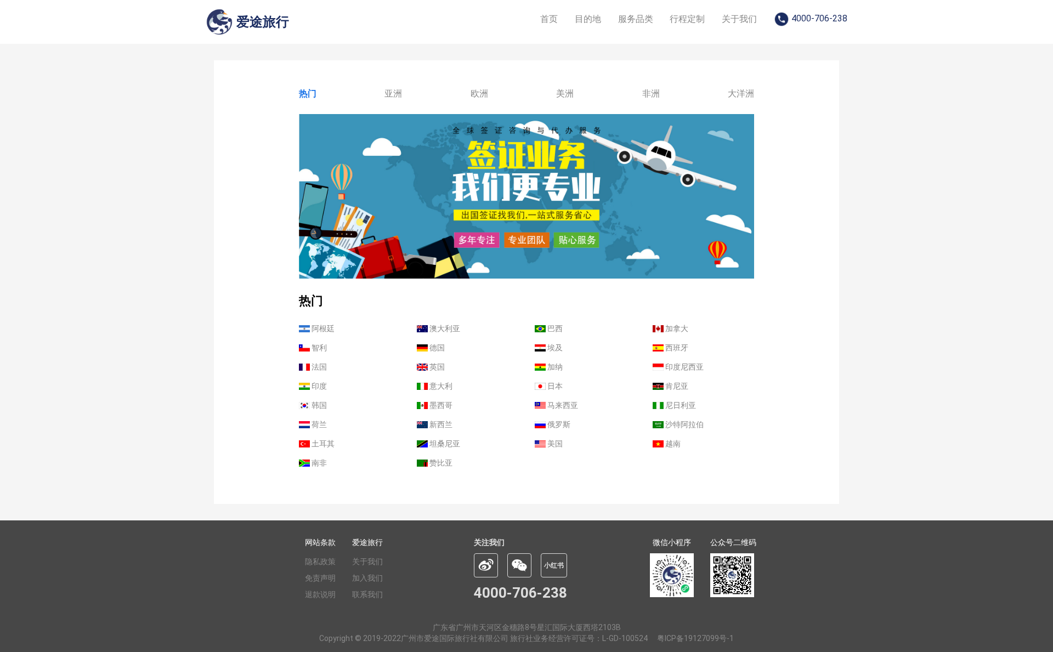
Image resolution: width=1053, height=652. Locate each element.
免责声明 (320, 578)
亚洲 (393, 93)
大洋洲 (741, 93)
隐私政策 (320, 561)
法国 (318, 366)
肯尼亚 (676, 386)
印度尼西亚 (684, 366)
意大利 (440, 386)
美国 (554, 443)
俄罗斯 (558, 424)
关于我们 (739, 19)
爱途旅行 (367, 542)
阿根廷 (322, 328)
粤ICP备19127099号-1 (695, 638)
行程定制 (687, 19)
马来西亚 (562, 405)
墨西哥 (440, 405)
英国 (436, 366)
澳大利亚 (444, 328)
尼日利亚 (680, 405)
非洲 (651, 93)
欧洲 (479, 93)
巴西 (554, 328)
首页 (549, 19)
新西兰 (440, 424)
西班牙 (676, 347)
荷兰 (318, 424)
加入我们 (367, 578)
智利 (318, 347)
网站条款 (320, 542)
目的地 (588, 19)
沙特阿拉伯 (684, 424)
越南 (672, 443)
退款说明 (320, 594)
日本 (554, 386)
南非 (318, 462)
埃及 (554, 347)
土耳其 (322, 443)
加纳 (554, 366)
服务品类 (635, 19)
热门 (307, 93)
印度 (318, 386)
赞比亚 (440, 462)
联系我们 (367, 594)
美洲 (565, 93)
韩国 (318, 405)
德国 (436, 347)
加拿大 (676, 328)
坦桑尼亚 (444, 443)
